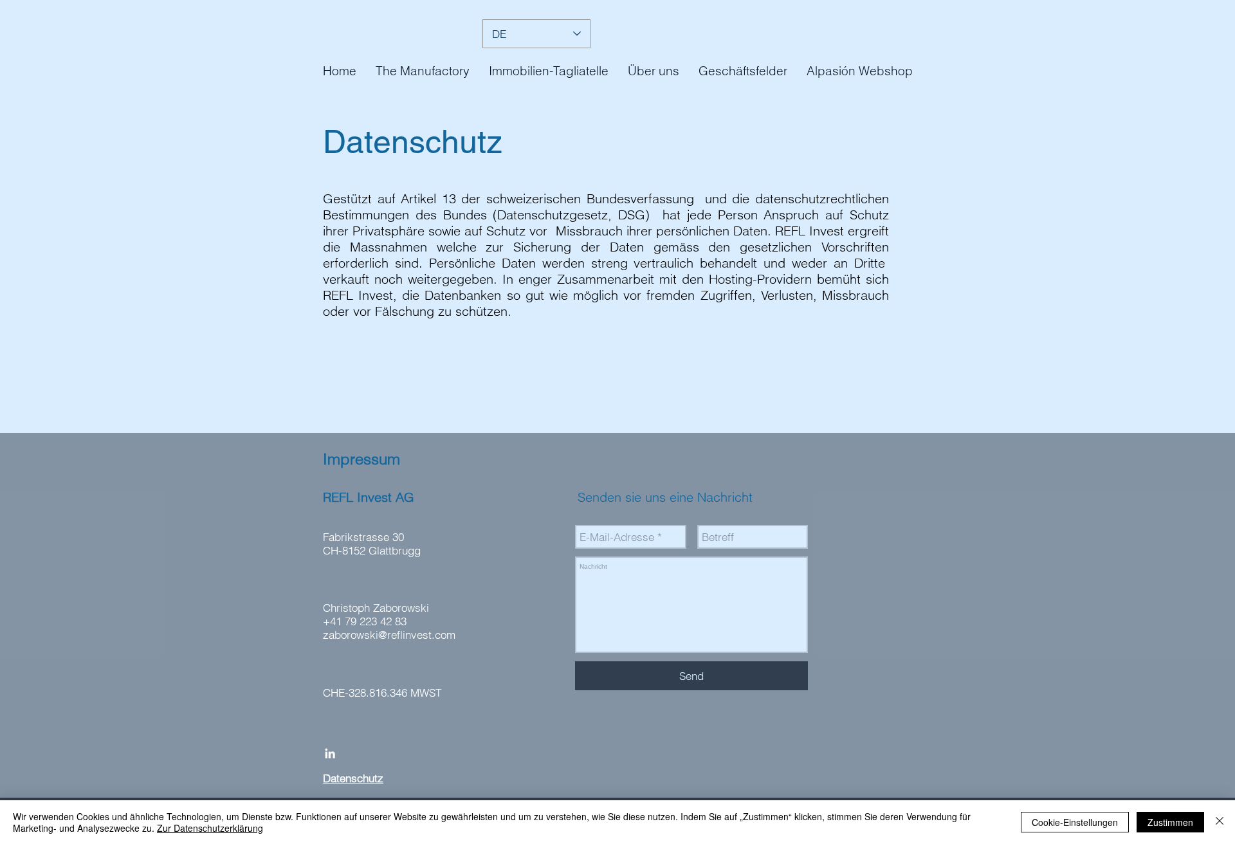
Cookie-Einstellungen (1075, 822)
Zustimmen (1170, 822)
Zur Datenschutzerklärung (210, 827)
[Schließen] (1219, 822)
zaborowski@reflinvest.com (389, 634)
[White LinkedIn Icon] (330, 753)
